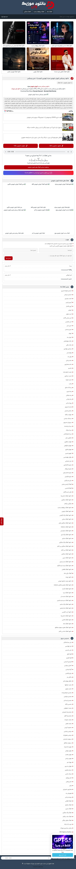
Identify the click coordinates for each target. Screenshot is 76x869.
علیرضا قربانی (68, 476)
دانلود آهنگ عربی (67, 558)
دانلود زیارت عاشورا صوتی (65, 581)
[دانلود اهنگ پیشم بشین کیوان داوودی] (14, 220)
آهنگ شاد (49, 12)
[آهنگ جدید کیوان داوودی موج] (62, 220)
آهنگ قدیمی (68, 488)
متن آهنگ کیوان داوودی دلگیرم (14, 207)
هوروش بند (69, 793)
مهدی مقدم (69, 754)
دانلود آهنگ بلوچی (38, 72)
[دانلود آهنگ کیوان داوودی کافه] (38, 194)
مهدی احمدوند (68, 747)
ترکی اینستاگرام (67, 492)
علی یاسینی (68, 650)
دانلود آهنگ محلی (67, 519)
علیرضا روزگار (68, 469)
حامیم (70, 368)
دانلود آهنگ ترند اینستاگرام (64, 566)
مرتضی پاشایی (68, 731)
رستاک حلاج (68, 387)
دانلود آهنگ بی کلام (66, 550)
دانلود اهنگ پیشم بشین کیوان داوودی (14, 233)
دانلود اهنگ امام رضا (66, 496)
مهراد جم (69, 762)
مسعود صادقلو (68, 743)
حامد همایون (68, 364)
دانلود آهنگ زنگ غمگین (65, 542)
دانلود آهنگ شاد (67, 624)
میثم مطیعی (68, 770)
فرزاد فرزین (69, 658)
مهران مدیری (68, 766)
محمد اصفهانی (68, 708)
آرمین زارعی (69, 302)
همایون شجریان (67, 789)
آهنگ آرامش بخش (67, 484)
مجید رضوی (68, 689)
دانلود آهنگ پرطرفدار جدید (38, 46)
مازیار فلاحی (68, 673)
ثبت (38, 158)
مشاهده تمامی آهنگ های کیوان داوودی (38, 167)
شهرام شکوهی (68, 446)
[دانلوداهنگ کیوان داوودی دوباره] (62, 194)
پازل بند (70, 357)
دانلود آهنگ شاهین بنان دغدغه (62, 72)
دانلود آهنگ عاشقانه (66, 527)
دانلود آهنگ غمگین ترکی (65, 523)
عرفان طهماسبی (67, 457)
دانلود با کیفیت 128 (19, 146)
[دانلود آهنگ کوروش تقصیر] (14, 58)
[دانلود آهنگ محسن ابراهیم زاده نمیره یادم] (62, 32)
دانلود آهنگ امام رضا (66, 616)
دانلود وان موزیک (16, 89)
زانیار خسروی (68, 407)
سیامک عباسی (68, 418)
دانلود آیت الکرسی (67, 612)
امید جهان (69, 314)
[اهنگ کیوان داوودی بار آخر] (38, 220)
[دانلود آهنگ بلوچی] (38, 58)
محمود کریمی (68, 727)
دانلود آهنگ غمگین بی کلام (64, 546)
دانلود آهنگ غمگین (66, 500)
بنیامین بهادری (68, 349)
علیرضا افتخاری (68, 465)
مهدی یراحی (68, 758)
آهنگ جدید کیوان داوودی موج (62, 233)
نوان (70, 785)
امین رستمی (68, 329)
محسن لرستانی (68, 700)
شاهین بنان (69, 438)
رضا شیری (69, 391)
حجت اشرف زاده (67, 372)
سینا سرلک (69, 430)
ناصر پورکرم (69, 778)
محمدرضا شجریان (67, 712)
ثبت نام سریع (62, 855)
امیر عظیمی (68, 322)
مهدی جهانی (68, 751)
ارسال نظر (8, 258)
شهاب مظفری (68, 442)
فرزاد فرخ (69, 654)
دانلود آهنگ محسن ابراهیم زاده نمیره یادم (62, 46)
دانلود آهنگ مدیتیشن (66, 562)
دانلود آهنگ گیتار (67, 589)
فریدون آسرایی (68, 662)
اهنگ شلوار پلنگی (67, 820)
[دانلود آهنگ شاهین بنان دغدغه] (62, 58)
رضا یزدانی (69, 399)
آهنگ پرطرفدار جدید (39, 12)
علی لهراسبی (68, 646)
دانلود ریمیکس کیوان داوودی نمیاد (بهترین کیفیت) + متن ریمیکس (48, 78)
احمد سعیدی (68, 298)
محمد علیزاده (68, 720)
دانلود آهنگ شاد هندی (66, 608)
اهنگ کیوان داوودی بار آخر (38, 233)
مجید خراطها (68, 685)
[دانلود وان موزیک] (38, 5)
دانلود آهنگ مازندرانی (66, 531)
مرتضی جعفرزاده (67, 735)
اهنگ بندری (69, 809)
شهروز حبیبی (68, 453)
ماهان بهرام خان (67, 681)
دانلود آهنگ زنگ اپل (66, 535)
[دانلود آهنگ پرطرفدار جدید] (38, 32)
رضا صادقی (69, 395)
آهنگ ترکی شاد (68, 573)
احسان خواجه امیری (66, 291)
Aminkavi (39, 866)
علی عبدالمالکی (68, 642)
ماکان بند (69, 677)
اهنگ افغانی (68, 801)
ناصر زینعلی (69, 782)
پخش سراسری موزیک (66, 828)
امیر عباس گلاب (67, 318)
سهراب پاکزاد (68, 415)
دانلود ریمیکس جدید (43, 86)
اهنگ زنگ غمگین (67, 813)
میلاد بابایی (68, 774)
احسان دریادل (68, 295)
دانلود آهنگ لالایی (67, 620)
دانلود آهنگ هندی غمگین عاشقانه (63, 585)
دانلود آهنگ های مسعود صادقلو (63, 627)
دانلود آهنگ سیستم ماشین (64, 600)
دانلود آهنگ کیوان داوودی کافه (38, 207)
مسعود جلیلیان (67, 739)
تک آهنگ (60, 83)
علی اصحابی (68, 461)
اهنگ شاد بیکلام (67, 816)
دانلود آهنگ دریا (67, 593)
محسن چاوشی (68, 696)
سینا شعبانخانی (68, 434)
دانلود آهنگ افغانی (67, 569)
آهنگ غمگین (27, 12)
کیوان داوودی (67, 83)
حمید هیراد (69, 380)
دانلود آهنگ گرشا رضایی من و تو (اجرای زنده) (14, 46)
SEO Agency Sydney (66, 832)
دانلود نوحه (69, 577)
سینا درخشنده (68, 426)
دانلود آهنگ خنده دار (66, 596)
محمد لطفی (68, 724)
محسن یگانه (68, 704)
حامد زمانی (69, 360)
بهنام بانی (69, 353)
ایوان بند (69, 337)
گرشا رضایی (69, 669)
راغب (70, 384)
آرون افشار (69, 306)
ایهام (70, 333)
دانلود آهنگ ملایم (67, 538)
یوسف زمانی (68, 797)
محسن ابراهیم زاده (67, 693)
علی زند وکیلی (68, 480)
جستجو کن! (4, 17)
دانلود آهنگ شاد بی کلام (65, 631)
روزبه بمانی (69, 403)
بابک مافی (69, 345)
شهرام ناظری (68, 449)
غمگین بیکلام (68, 504)
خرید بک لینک (68, 824)
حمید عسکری (68, 376)
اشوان (70, 310)
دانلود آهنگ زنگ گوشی (66, 515)
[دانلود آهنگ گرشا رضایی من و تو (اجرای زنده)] (14, 32)
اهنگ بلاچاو (68, 805)
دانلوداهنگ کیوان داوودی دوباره (62, 207)
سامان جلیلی (68, 411)
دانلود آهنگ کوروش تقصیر (13, 72)
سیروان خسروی (67, 422)
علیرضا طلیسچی (67, 473)
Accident (42, 866)
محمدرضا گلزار (68, 716)
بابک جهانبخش (68, 341)
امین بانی (69, 326)
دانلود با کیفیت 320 (55, 146)
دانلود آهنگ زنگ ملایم (66, 604)
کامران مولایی (68, 665)
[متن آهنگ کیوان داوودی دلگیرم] (14, 194)
